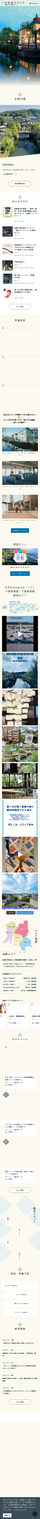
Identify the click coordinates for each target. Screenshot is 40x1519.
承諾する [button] (7, 1515)
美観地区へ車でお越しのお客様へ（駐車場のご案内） (19, 1354)
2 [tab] (14, 567)
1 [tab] (11, 567)
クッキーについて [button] (19, 1510)
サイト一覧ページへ (20, 573)
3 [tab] (16, 567)
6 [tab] (23, 567)
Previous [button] (4, 556)
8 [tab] (28, 567)
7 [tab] (25, 567)
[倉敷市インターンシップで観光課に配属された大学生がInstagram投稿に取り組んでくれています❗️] (20, 707)
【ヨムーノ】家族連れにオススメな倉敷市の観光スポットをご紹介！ (19, 1367)
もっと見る (20, 307)
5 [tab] (21, 567)
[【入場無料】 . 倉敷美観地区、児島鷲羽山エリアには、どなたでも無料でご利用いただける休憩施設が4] (20, 818)
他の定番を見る (20, 183)
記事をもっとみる (20, 530)
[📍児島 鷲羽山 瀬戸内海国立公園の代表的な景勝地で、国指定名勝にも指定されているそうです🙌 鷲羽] (20, 634)
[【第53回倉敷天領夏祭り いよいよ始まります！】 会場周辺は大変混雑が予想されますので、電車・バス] (20, 854)
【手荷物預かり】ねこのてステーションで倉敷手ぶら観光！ (19, 1392)
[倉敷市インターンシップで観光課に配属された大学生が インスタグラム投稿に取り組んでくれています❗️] (20, 671)
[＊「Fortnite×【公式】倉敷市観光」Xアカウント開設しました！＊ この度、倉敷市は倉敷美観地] (20, 891)
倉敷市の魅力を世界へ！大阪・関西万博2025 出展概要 (19, 1379)
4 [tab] (18, 567)
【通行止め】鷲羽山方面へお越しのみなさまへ (18, 1343)
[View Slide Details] (20, 556)
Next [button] (35, 556)
